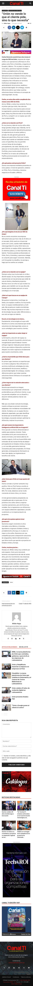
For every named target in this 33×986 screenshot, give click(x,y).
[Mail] (20, 639)
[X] (18, 27)
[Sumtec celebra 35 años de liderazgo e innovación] (9, 805)
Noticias (4, 656)
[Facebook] (9, 27)
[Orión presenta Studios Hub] (6, 699)
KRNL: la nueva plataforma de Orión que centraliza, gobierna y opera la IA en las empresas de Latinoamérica (21, 656)
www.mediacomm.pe (16, 984)
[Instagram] (12, 639)
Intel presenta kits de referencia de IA (8, 604)
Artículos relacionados (9, 647)
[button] (3, 3)
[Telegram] (22, 27)
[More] (26, 27)
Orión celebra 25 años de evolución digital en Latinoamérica (21, 690)
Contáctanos (16, 977)
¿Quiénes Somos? (6, 977)
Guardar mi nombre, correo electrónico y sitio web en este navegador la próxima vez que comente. (16, 758)
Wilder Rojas (7, 23)
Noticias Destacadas (11, 797)
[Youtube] (29, 968)
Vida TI (3, 809)
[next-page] (6, 714)
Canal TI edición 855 (25, 603)
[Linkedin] (13, 27)
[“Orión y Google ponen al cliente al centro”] (6, 707)
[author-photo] (16, 621)
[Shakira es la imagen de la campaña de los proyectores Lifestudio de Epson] (24, 825)
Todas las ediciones (26, 977)
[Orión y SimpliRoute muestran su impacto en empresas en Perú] (6, 667)
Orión (11, 582)
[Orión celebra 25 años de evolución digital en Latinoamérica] (6, 690)
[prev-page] (3, 714)
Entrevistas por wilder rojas (15, 10)
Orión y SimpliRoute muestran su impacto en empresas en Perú (20, 667)
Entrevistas (9, 7)
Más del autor (23, 647)
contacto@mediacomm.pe (16, 962)
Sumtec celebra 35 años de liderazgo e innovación (8, 813)
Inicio (3, 7)
